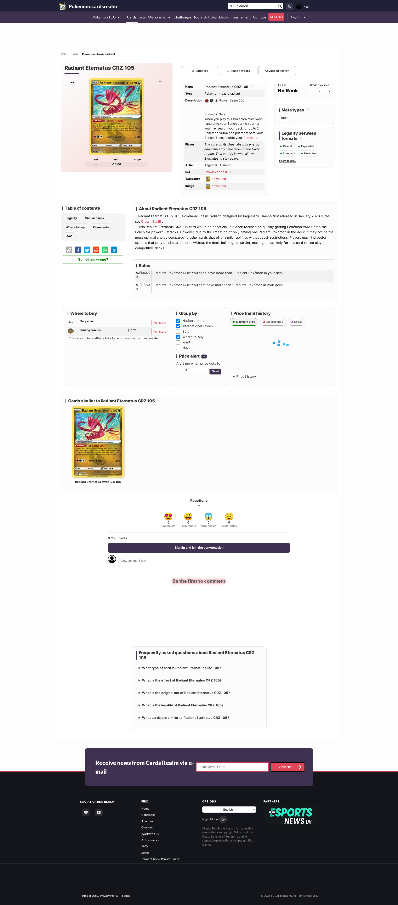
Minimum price (245, 321)
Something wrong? (93, 259)
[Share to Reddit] (96, 250)
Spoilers (202, 70)
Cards (74, 54)
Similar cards (94, 218)
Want (186, 342)
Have (186, 348)
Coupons (147, 827)
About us (147, 821)
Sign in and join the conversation (199, 548)
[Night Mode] (289, 6)
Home (145, 808)
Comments (101, 227)
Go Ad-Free (276, 16)
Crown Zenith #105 (218, 172)
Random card (240, 70)
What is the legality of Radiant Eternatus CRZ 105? (182, 705)
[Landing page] (63, 6)
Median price (274, 321)
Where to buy (75, 227)
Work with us (150, 833)
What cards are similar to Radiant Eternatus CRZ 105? (185, 717)
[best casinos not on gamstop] (290, 815)
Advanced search (277, 70)
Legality (71, 218)
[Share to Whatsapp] (105, 250)
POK (64, 54)
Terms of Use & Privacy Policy (160, 858)
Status (145, 852)
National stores (194, 321)
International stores (197, 326)
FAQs (144, 846)
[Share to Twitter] (87, 250)
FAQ (69, 236)
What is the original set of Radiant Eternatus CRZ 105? (186, 692)
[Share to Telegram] (114, 250)
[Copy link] (69, 250)
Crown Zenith (151, 221)
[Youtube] (99, 812)
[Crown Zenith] (72, 81)
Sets (185, 331)
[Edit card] (251, 87)
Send (215, 371)
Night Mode (210, 819)
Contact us (148, 814)
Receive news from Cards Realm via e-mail (144, 767)
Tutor (284, 117)
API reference (150, 839)
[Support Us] (86, 812)
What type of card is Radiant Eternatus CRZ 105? (181, 668)
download (219, 179)
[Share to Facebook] (78, 250)
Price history (246, 376)
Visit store (159, 322)
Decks (298, 321)
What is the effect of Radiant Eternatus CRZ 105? (182, 680)
